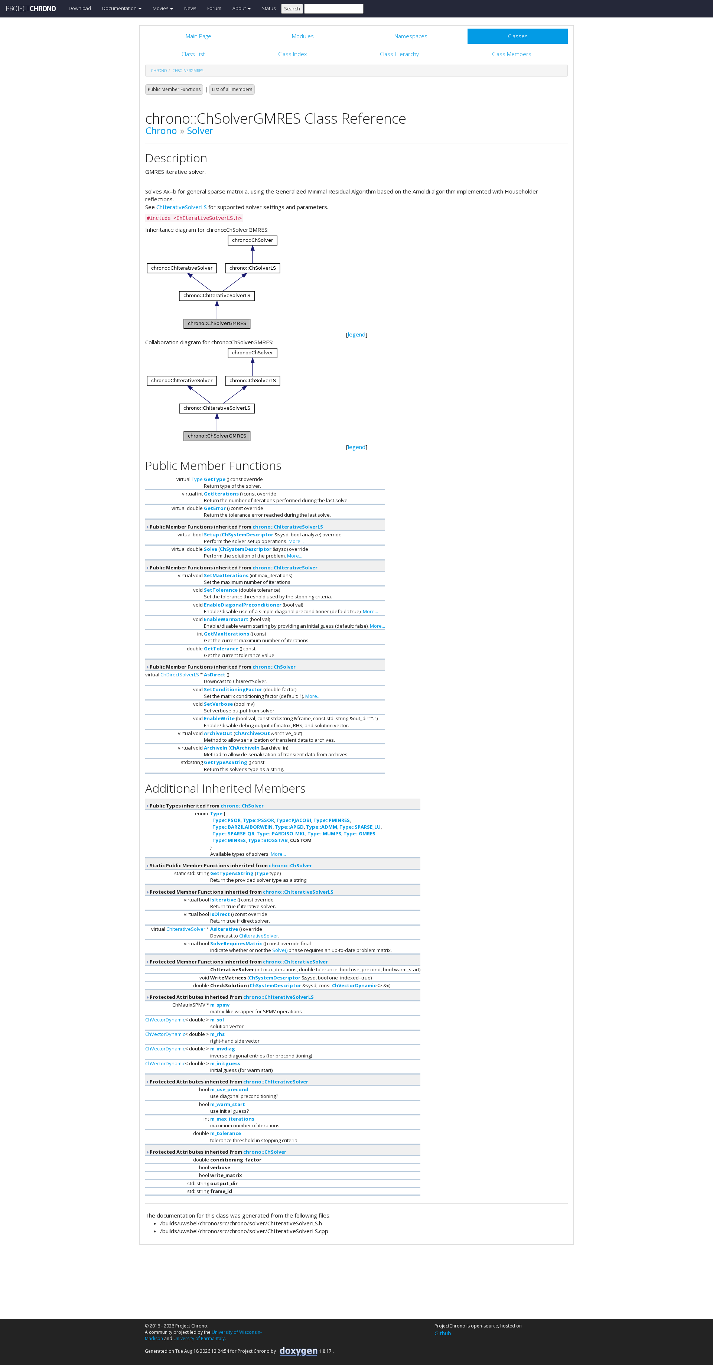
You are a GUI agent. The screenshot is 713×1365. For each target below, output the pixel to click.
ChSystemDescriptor (247, 534)
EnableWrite (219, 718)
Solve (210, 549)
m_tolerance (225, 1133)
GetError (215, 508)
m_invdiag (222, 1048)
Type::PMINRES (331, 820)
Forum (214, 8)
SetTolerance (221, 589)
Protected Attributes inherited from (231, 997)
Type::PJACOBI (293, 820)
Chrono (161, 130)
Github (442, 1333)
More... (296, 541)
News (190, 8)
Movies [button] (161, 8)
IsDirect (220, 914)
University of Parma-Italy (199, 1338)
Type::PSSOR (258, 820)
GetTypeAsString (225, 762)
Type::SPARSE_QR (233, 833)
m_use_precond (229, 1089)
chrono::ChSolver (274, 666)
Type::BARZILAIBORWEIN (242, 826)
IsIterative (223, 899)
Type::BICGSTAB (268, 840)
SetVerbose (218, 704)
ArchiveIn (215, 747)
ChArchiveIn (245, 747)
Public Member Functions (174, 89)
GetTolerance (221, 648)
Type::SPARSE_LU (360, 826)
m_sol (217, 1019)
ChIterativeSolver (185, 929)
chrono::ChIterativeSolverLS (288, 526)
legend (356, 334)
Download (80, 8)
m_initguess (225, 1063)
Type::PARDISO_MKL (281, 833)
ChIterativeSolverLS (181, 207)
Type (197, 479)
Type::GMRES (359, 833)
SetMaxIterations (226, 575)
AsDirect (214, 674)
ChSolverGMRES (188, 70)
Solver (200, 130)
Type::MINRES (229, 840)
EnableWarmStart (226, 619)
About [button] (239, 8)
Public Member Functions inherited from (236, 526)
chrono (159, 70)
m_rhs (217, 1034)
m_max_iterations (232, 1118)
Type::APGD (289, 826)
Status (269, 8)
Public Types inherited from (206, 805)
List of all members (232, 89)
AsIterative (224, 929)
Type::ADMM (321, 826)
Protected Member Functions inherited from (241, 891)
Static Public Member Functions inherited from (230, 865)
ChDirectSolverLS (179, 674)
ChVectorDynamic (354, 985)
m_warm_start (227, 1104)
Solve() (279, 950)
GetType (214, 479)
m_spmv (219, 1004)
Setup (211, 534)
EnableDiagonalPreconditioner (242, 604)
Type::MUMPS (324, 833)
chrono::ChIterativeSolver (285, 567)
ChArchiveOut (252, 733)
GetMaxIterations (226, 633)
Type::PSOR (226, 820)
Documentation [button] (120, 8)
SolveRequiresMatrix (236, 943)
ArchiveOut (218, 733)
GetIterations (221, 493)
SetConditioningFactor (233, 689)
